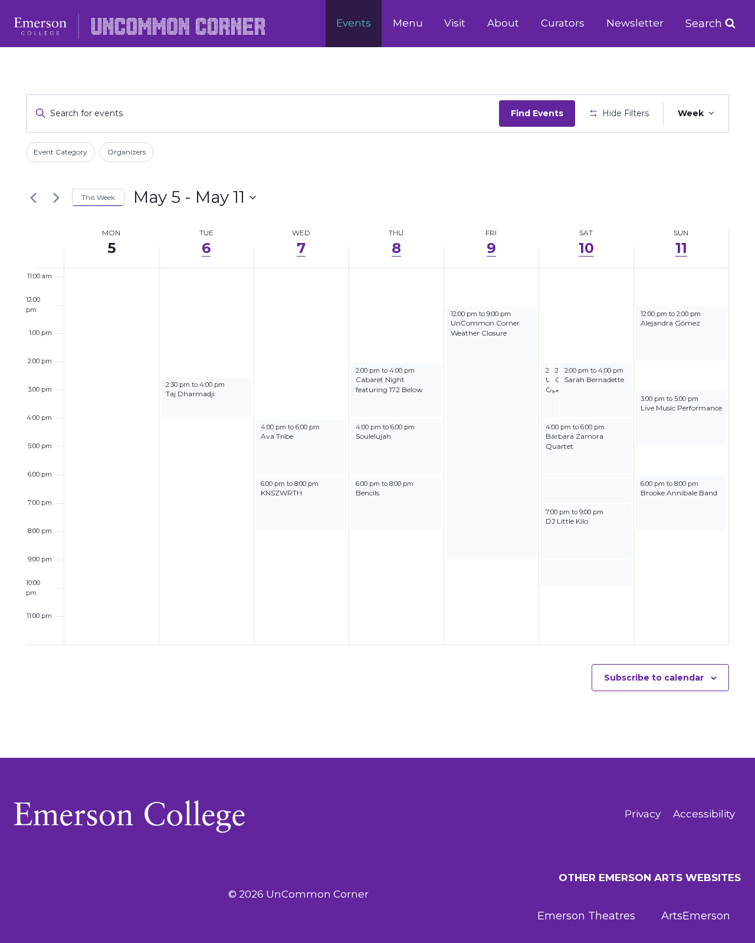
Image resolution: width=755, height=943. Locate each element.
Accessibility (704, 814)
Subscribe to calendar (654, 677)
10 (586, 248)
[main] (377, 402)
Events (353, 23)
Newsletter (635, 23)
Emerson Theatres (586, 915)
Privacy (643, 814)
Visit (454, 23)
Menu (408, 23)
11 (681, 248)
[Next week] (56, 197)
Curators (563, 23)
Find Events (537, 113)
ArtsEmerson (695, 915)
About (503, 23)
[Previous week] (33, 197)
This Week (98, 197)
